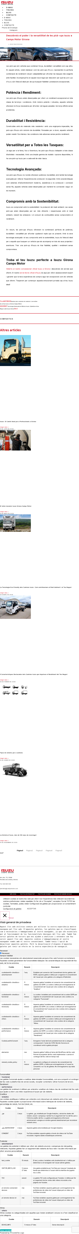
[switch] (0, 1076)
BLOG (8, 13)
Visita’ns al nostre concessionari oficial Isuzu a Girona (28, 269)
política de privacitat (27, 894)
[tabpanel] (39, 1014)
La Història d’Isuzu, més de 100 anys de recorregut (18, 835)
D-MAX (9, 7)
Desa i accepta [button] (5, 1230)
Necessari (6, 953)
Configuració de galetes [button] (12, 909)
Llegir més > (4, 427)
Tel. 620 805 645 (5, 884)
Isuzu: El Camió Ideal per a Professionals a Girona (18, 421)
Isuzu (51, 70)
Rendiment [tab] (4, 1084)
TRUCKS (10, 10)
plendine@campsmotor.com (9, 888)
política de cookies (46, 894)
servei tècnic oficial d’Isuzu (30, 273)
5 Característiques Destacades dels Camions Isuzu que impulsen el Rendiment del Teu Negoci (33, 674)
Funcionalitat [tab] (5, 1074)
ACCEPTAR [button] (31, 909)
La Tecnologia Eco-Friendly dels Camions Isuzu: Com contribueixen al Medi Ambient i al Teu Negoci (35, 587)
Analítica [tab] (3, 1094)
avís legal (13, 894)
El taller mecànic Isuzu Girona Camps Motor (15, 506)
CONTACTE (11, 15)
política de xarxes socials (63, 894)
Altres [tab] (2, 1208)
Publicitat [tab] (3, 1141)
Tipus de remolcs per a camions (11, 753)
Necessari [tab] (4, 951)
